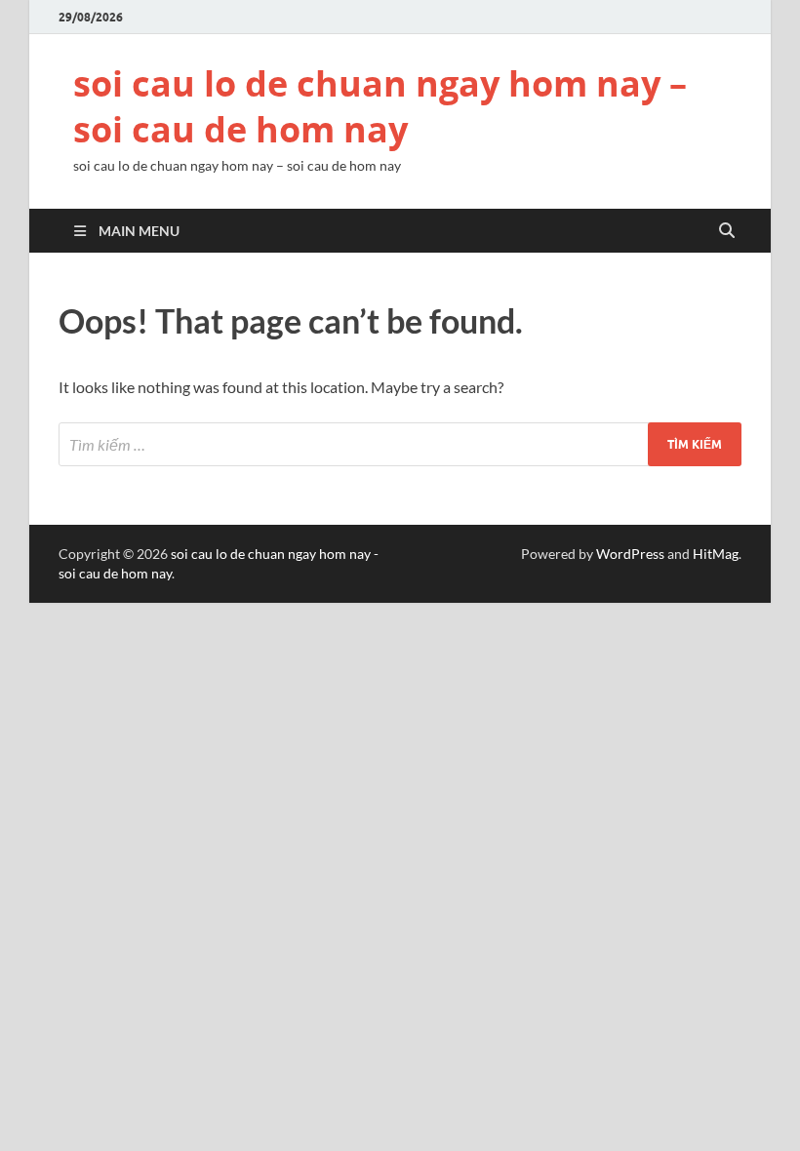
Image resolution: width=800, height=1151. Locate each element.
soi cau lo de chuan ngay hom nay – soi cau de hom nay (380, 106)
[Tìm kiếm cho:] (400, 444)
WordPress (630, 553)
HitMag (716, 553)
